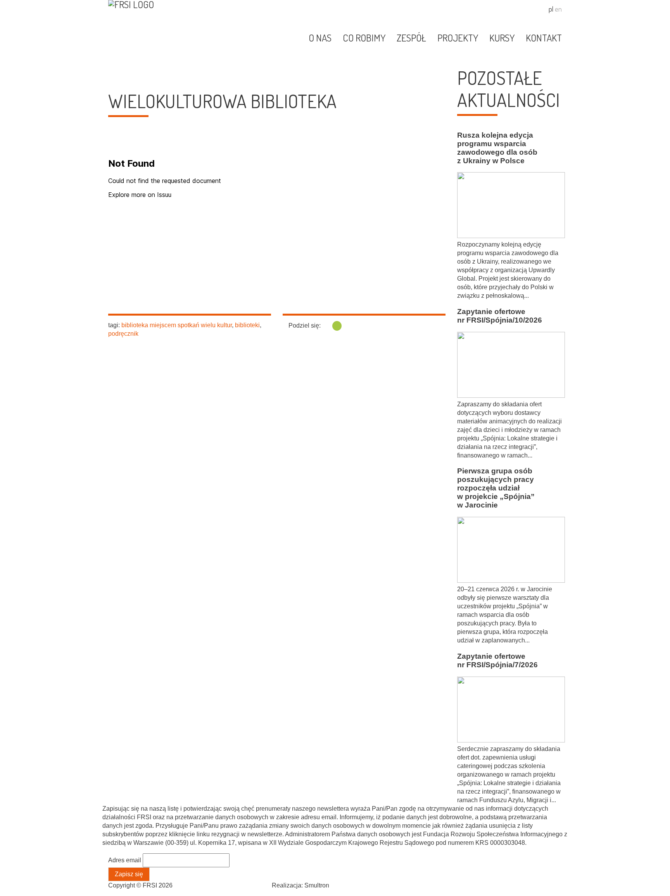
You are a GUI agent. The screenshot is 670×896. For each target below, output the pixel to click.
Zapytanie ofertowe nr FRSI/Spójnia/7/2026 (497, 660)
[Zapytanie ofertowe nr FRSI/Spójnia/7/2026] (509, 711)
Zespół (411, 37)
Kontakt (544, 37)
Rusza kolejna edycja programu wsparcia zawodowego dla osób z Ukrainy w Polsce (497, 148)
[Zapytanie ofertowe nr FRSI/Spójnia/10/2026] (509, 366)
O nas (320, 37)
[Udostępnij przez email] (337, 326)
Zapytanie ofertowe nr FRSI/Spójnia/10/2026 (499, 315)
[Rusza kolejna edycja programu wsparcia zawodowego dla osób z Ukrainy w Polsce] (509, 206)
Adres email (124, 860)
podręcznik (123, 333)
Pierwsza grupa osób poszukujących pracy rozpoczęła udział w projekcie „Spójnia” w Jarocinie (496, 488)
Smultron (316, 885)
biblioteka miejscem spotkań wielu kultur (176, 325)
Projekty (457, 37)
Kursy (502, 37)
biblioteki (247, 325)
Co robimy (364, 37)
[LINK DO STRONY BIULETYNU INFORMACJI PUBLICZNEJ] (531, 11)
